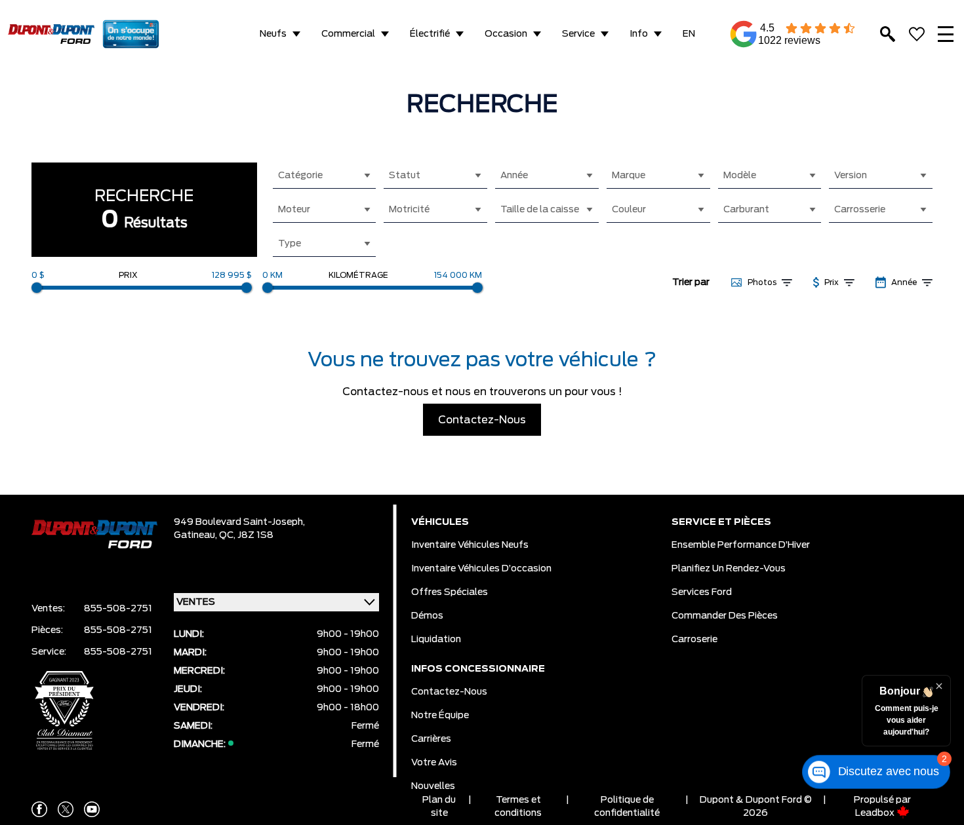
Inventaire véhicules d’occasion (481, 568)
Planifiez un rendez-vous (729, 568)
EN (689, 34)
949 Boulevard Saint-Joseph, (239, 522)
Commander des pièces (725, 616)
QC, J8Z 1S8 (246, 535)
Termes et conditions (518, 807)
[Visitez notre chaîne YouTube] (92, 809)
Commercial (348, 34)
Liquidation (436, 639)
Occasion (506, 34)
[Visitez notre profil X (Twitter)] (65, 809)
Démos (427, 616)
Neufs (273, 34)
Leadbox (875, 813)
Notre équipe (440, 715)
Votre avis (434, 762)
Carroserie (694, 639)
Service (578, 34)
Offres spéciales (449, 592)
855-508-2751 (118, 608)
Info (639, 34)
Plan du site (439, 807)
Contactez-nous (449, 692)
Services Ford (702, 592)
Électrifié (430, 34)
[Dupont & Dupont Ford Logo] (51, 34)
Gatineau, (196, 535)
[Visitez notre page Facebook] (39, 809)
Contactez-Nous (482, 420)
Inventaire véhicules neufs (470, 545)
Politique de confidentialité (627, 807)
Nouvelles (433, 786)
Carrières (431, 739)
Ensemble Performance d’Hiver (741, 545)
